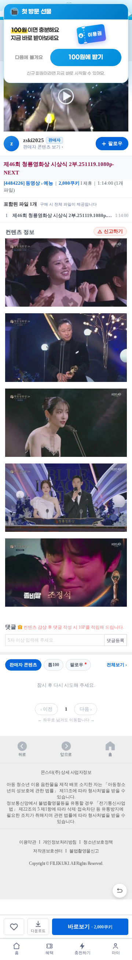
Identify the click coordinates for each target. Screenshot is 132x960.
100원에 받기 (86, 57)
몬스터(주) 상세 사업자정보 (66, 772)
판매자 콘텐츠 (23, 664)
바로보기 (90, 927)
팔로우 (76, 664)
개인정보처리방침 (60, 842)
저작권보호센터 (48, 850)
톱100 (53, 664)
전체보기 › (117, 664)
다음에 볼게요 (29, 57)
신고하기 (113, 231)
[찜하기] (14, 927)
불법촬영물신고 (84, 850)
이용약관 (27, 842)
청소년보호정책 (98, 842)
